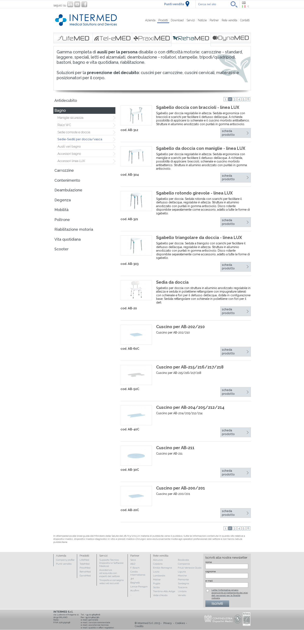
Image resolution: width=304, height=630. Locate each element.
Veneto (182, 595)
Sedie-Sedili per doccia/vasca (79, 139)
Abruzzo (158, 559)
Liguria (182, 571)
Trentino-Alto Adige (164, 591)
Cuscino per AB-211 (175, 447)
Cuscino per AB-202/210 (180, 326)
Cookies (180, 623)
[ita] (245, 6)
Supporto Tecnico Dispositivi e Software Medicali (111, 563)
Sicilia (156, 587)
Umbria (182, 591)
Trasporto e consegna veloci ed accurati (111, 582)
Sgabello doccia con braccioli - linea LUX (197, 107)
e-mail (209, 580)
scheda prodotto (228, 132)
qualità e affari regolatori (101, 627)
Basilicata (183, 559)
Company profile (65, 559)
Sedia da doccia (172, 282)
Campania (184, 563)
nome (208, 562)
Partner (214, 20)
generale (93, 620)
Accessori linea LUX (71, 161)
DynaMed (85, 575)
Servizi (191, 20)
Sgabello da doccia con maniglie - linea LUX (200, 148)
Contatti (245, 20)
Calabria (158, 563)
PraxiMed (85, 567)
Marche (182, 575)
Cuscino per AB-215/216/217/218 (190, 367)
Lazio (156, 571)
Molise (156, 579)
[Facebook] (84, 4)
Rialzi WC (64, 125)
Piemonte (183, 579)
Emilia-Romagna (162, 567)
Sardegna (183, 583)
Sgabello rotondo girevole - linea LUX (194, 193)
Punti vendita (174, 4)
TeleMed (85, 563)
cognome (210, 571)
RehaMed (85, 571)
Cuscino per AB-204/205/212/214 (190, 407)
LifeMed (84, 559)
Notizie (202, 20)
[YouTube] (77, 4)
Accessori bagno (69, 154)
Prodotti (163, 20)
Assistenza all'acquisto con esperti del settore (109, 573)
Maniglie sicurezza (70, 118)
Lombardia (159, 575)
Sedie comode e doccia (73, 132)
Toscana (182, 587)
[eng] (245, 2)
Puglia (156, 583)
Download (177, 20)
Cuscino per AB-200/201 (180, 488)
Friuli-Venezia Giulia (189, 567)
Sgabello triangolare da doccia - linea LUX (199, 237)
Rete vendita (229, 20)
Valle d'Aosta (160, 595)
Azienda (150, 20)
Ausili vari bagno (69, 146)
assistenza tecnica (99, 625)
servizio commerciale (99, 622)
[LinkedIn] (70, 4)
